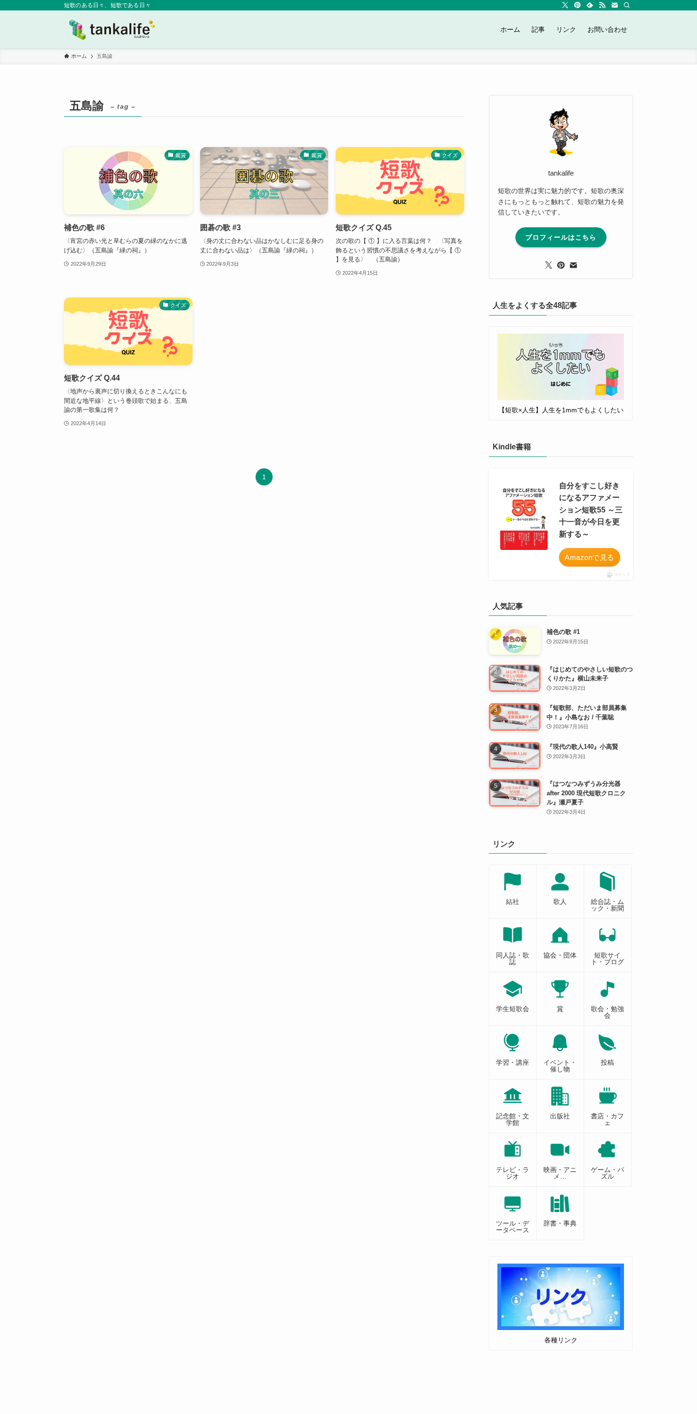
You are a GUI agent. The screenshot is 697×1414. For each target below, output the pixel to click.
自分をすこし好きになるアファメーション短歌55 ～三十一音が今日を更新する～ (591, 510)
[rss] (602, 5)
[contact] (614, 5)
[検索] (627, 5)
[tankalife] (115, 29)
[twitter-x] (565, 5)
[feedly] (590, 5)
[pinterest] (577, 5)
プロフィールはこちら (560, 237)
